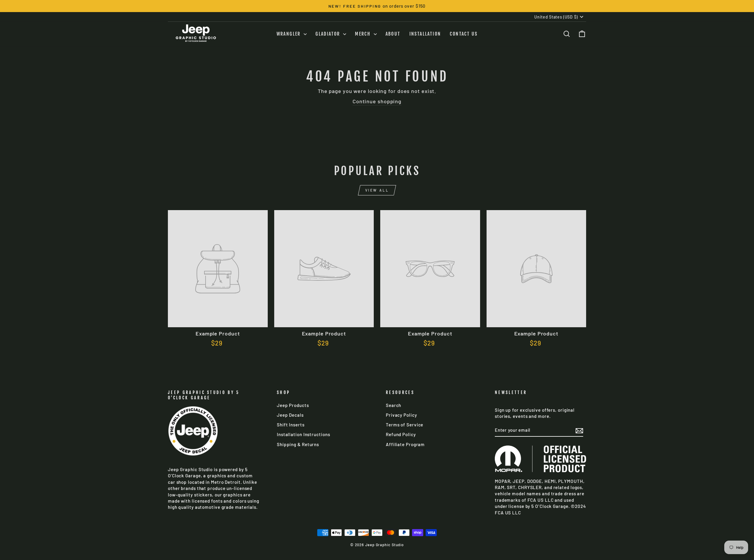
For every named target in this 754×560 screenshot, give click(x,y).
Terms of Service (404, 424)
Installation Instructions (303, 434)
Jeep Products (293, 405)
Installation (425, 34)
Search (393, 405)
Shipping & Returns (298, 444)
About (393, 34)
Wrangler (289, 34)
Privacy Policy (401, 415)
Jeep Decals (290, 415)
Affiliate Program (405, 444)
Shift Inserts (291, 424)
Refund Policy (401, 434)
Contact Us (463, 34)
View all (377, 190)
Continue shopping (377, 101)
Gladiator (328, 34)
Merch (363, 34)
